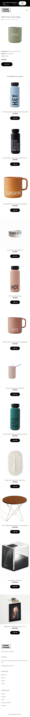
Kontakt (3, 697)
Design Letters (17, 51)
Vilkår (2, 699)
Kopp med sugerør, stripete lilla (15, 388)
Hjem (2, 19)
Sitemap (3, 705)
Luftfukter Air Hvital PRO (15, 580)
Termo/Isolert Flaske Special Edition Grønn (15, 434)
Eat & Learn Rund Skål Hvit (15, 250)
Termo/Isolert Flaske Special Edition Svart (15, 158)
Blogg (3, 694)
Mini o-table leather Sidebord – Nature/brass (15, 525)
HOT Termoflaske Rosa (15, 296)
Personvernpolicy (6, 702)
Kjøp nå (6, 64)
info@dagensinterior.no (7, 665)
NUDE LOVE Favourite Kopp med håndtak (15, 342)
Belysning (4, 675)
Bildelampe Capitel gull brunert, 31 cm (15, 626)
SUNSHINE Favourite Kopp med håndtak (15, 204)
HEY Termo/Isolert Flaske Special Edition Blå (15, 112)
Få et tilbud (22, 3)
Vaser (3, 683)
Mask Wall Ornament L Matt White (15, 480)
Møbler (3, 680)
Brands (10, 51)
